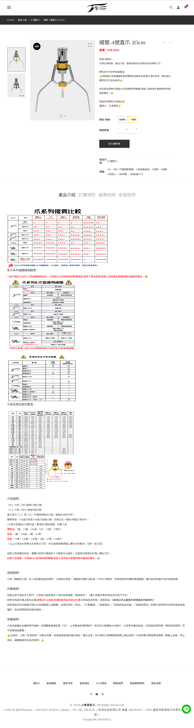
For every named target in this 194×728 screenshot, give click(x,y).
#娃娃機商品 (143, 169)
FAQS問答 (101, 683)
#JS (108, 169)
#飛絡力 (111, 174)
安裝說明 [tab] (127, 195)
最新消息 (68, 683)
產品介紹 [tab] (67, 195)
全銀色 (122, 119)
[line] (186, 709)
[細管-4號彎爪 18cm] (170, 42)
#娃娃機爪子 (136, 174)
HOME (10, 20)
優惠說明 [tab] (107, 195)
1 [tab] (61, 115)
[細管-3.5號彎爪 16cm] (164, 42)
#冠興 (155, 169)
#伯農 (164, 169)
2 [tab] (65, 116)
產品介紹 (22, 20)
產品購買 (51, 683)
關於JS (36, 683)
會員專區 (84, 683)
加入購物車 (114, 143)
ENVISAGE (104, 719)
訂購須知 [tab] (87, 195)
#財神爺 (123, 174)
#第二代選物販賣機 (123, 169)
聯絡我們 (118, 683)
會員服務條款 (137, 683)
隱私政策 (156, 683)
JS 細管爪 (35, 20)
